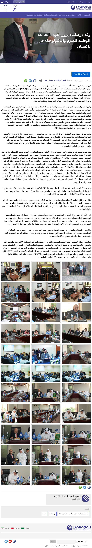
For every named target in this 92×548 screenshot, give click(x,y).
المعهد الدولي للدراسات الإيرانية (58, 80)
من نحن (89, 1)
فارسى (6, 528)
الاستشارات (70, 1)
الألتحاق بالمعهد (19, 2)
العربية (27, 528)
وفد (44, 514)
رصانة (52, 514)
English (16, 528)
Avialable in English (81, 74)
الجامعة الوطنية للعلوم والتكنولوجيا (73, 514)
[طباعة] (40, 80)
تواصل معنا (80, 1)
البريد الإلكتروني (82, 541)
